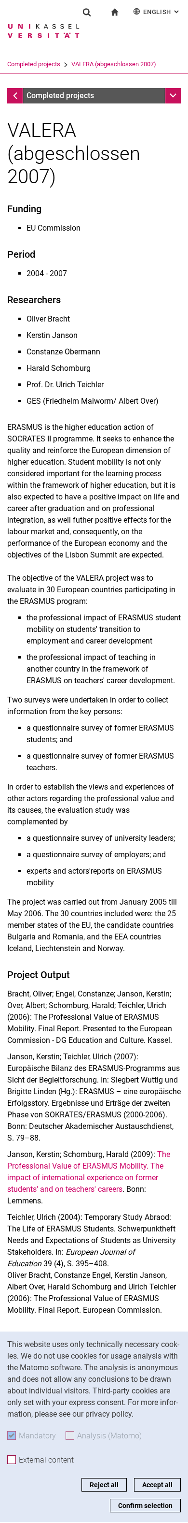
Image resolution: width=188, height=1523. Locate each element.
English (162, 11)
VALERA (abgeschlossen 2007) (113, 64)
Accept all (157, 1485)
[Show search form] (87, 12)
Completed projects (33, 64)
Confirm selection (145, 1505)
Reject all (104, 1485)
